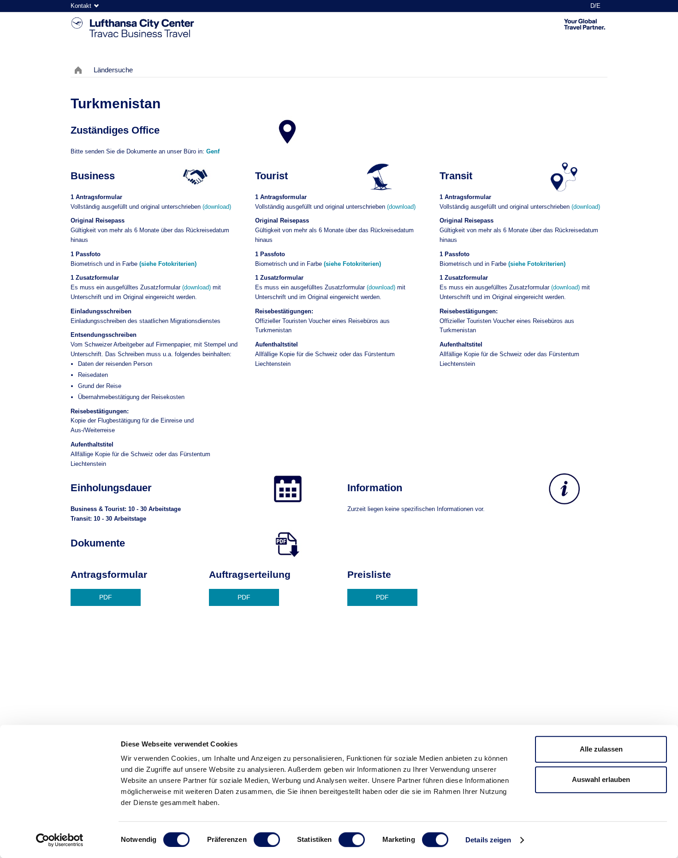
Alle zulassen (601, 749)
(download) (216, 206)
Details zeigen (488, 840)
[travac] (133, 28)
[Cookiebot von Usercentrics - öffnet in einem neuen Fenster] (59, 840)
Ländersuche (113, 70)
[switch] (267, 839)
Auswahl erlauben (601, 779)
